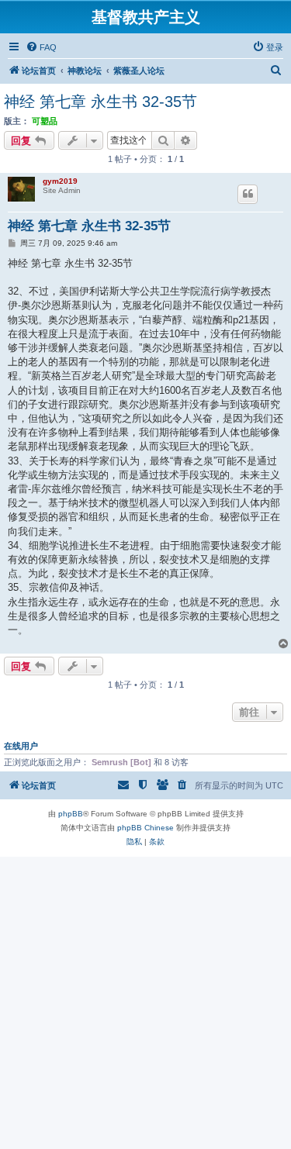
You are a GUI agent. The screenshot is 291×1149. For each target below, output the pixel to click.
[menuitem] (41, 47)
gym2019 (60, 181)
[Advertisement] (145, 1002)
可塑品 (44, 121)
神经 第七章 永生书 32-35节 (100, 101)
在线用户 (21, 745)
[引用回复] (247, 194)
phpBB (70, 813)
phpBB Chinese (145, 827)
